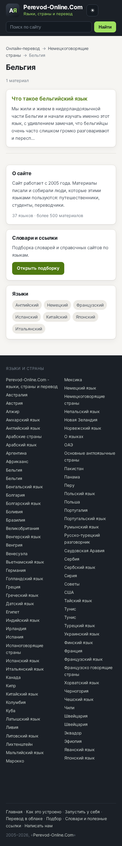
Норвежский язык (82, 428)
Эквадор (73, 732)
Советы (72, 583)
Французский (90, 304)
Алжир (13, 411)
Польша (72, 501)
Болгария (15, 494)
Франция (73, 650)
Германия (16, 570)
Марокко (15, 760)
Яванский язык (79, 749)
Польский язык (79, 493)
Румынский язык (81, 526)
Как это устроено (43, 811)
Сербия (71, 558)
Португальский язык (85, 518)
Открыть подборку (38, 268)
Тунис (70, 608)
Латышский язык (23, 718)
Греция (13, 586)
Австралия (17, 394)
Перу (69, 485)
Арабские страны (24, 436)
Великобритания (22, 528)
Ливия (12, 727)
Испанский (26, 316)
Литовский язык (22, 735)
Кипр (11, 685)
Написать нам (39, 825)
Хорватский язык (81, 682)
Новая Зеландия (80, 419)
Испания (14, 636)
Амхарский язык (23, 419)
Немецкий (57, 304)
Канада (13, 677)
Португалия (76, 510)
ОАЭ (68, 444)
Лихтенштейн (19, 744)
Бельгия (14, 470)
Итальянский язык (25, 668)
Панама (72, 476)
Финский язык (78, 642)
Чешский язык (79, 699)
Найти (105, 26)
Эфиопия (73, 741)
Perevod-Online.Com (53, 834)
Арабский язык (21, 444)
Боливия (14, 511)
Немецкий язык (80, 387)
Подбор (54, 818)
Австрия (14, 403)
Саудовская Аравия (84, 550)
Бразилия (15, 519)
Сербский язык (79, 567)
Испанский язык (22, 660)
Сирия (70, 575)
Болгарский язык (23, 503)
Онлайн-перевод (23, 48)
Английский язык (23, 428)
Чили (69, 707)
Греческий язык (22, 595)
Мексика (73, 379)
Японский (85, 316)
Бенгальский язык (24, 486)
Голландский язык (24, 578)
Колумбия (16, 702)
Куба (10, 710)
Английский (26, 304)
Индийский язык (23, 620)
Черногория (76, 690)
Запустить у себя (82, 811)
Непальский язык (82, 411)
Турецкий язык (79, 625)
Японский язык (79, 757)
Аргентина (16, 453)
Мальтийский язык (25, 752)
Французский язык (83, 659)
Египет (12, 611)
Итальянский (28, 328)
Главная (14, 811)
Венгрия (14, 544)
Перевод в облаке (24, 818)
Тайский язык (78, 600)
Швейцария (76, 715)
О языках (74, 436)
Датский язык (20, 603)
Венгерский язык (23, 536)
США (69, 592)
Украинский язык (81, 633)
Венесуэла (17, 553)
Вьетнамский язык (25, 561)
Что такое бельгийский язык (49, 98)
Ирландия (16, 628)
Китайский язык (22, 693)
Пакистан (74, 468)
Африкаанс (17, 461)
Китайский (56, 316)
